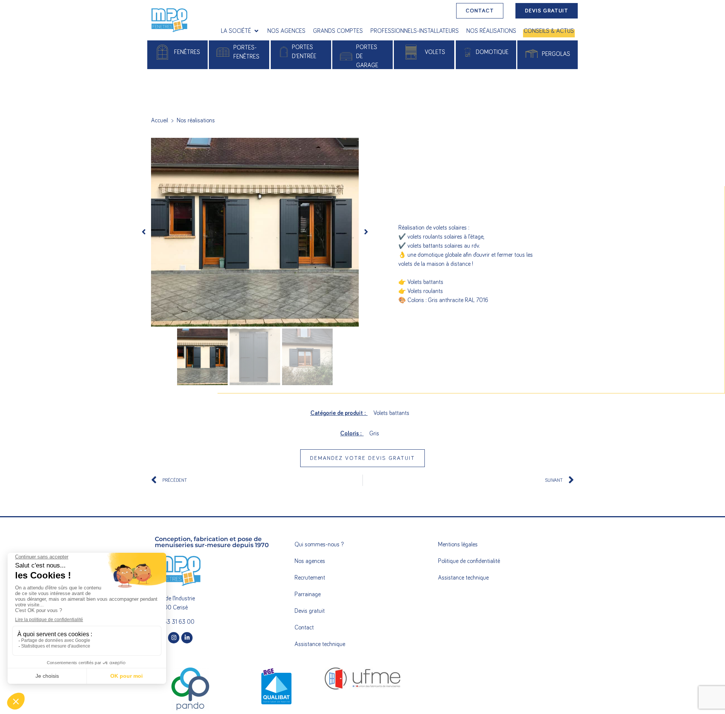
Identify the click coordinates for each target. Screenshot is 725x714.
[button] (240, 31)
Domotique (492, 52)
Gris (374, 433)
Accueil (159, 120)
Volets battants (391, 413)
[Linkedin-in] (187, 637)
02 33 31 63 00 (174, 622)
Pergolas (556, 54)
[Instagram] (173, 637)
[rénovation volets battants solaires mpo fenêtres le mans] (255, 232)
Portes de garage (367, 56)
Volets (435, 52)
